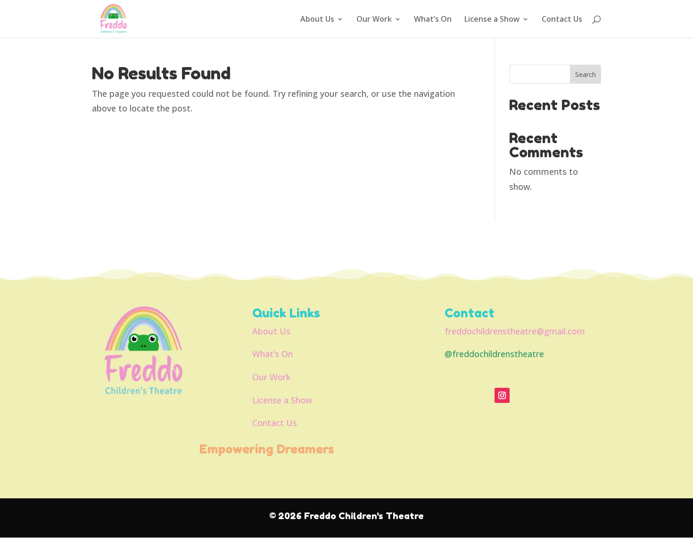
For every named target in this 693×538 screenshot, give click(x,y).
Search (585, 74)
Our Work (374, 20)
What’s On (433, 20)
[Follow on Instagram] (502, 395)
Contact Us (562, 20)
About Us (317, 20)
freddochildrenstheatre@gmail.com (515, 331)
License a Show (492, 20)
